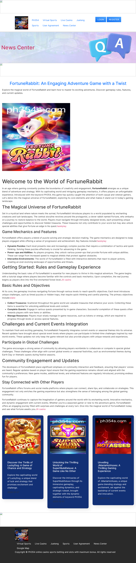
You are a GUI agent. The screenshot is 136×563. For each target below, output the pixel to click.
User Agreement (51, 25)
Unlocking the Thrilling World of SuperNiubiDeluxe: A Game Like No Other (65, 466)
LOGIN (100, 19)
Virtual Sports (50, 20)
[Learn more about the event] (68, 12)
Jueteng (80, 20)
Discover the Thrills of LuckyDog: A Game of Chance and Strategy (20, 465)
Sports (35, 25)
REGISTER (114, 19)
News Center (69, 25)
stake (12, 297)
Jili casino (66, 279)
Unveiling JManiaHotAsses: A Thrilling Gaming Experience (109, 466)
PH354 (35, 20)
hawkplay (61, 226)
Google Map (23, 548)
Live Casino (67, 20)
